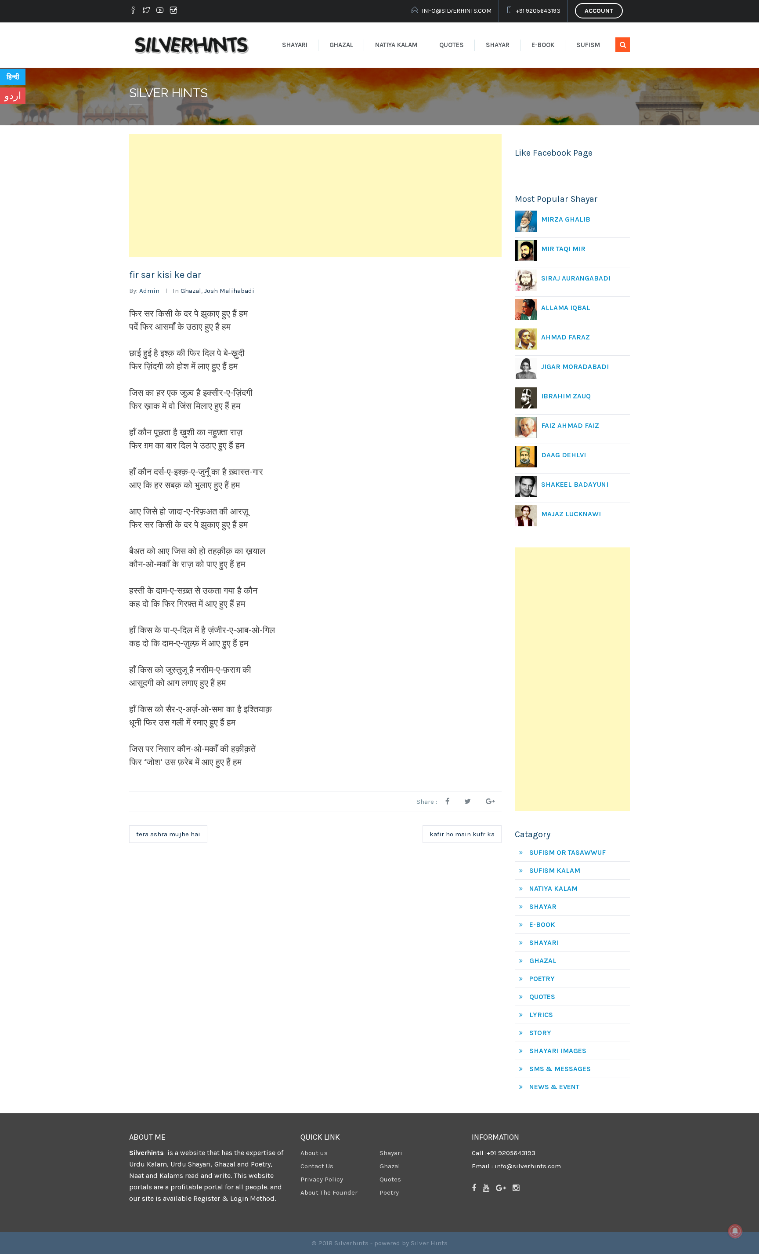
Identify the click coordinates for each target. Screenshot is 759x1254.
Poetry (542, 978)
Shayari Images (557, 1050)
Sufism (588, 45)
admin (149, 291)
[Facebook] (134, 11)
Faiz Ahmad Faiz (570, 425)
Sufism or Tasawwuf (567, 852)
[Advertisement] (315, 195)
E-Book (542, 45)
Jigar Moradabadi (575, 366)
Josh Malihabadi (229, 291)
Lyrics (541, 1014)
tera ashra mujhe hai (168, 834)
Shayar (498, 45)
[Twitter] (146, 11)
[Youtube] (160, 11)
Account (599, 11)
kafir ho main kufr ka (462, 834)
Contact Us (316, 1166)
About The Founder (329, 1192)
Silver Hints (429, 1243)
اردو (12, 96)
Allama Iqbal (565, 307)
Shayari (294, 45)
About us (314, 1153)
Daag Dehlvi (563, 455)
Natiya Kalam (396, 45)
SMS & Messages (560, 1068)
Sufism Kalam (554, 870)
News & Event (554, 1087)
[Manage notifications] (735, 1231)
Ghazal (341, 45)
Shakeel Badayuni (574, 484)
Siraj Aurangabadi (576, 278)
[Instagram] (173, 11)
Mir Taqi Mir (563, 248)
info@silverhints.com (457, 11)
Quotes (451, 45)
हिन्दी (13, 77)
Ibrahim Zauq (566, 396)
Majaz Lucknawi (571, 514)
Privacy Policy (321, 1179)
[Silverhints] (193, 45)
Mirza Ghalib (565, 219)
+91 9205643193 (538, 11)
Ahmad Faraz (565, 337)
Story (540, 1032)
